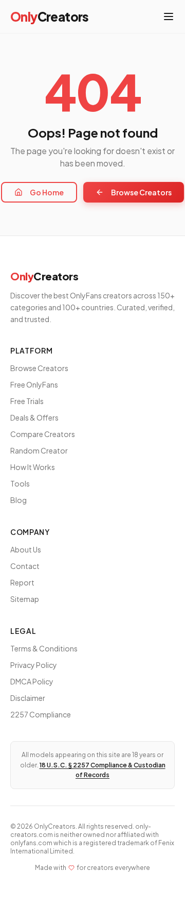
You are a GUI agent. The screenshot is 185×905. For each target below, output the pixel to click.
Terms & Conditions (44, 648)
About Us (25, 549)
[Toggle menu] (168, 16)
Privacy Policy (33, 664)
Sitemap (24, 599)
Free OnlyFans (34, 384)
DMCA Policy (31, 681)
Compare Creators (42, 434)
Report (22, 582)
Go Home (47, 192)
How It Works (32, 467)
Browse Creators (141, 192)
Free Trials (27, 401)
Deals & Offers (34, 417)
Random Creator (39, 450)
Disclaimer (27, 697)
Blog (18, 500)
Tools (20, 483)
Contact (25, 566)
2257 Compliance (40, 714)
